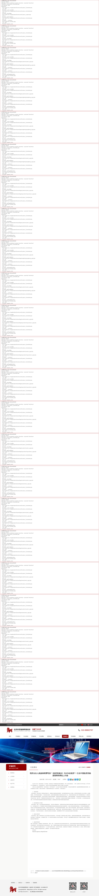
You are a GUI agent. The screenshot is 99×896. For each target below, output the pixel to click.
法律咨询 (28, 882)
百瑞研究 (65, 736)
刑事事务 (12, 787)
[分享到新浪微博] (73, 779)
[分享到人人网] (77, 779)
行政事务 (88, 767)
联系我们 (89, 736)
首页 (10, 736)
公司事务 (12, 776)
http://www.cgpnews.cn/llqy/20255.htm (39, 831)
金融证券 (12, 780)
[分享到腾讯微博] (75, 779)
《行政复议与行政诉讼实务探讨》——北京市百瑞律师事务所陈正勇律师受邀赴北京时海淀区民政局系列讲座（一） (60, 870)
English (91, 724)
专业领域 (25, 736)
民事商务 (12, 772)
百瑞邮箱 (35, 882)
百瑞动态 (57, 736)
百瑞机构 (33, 736)
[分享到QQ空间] (71, 779)
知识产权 (12, 783)
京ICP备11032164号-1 (23, 891)
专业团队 (41, 736)
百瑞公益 (81, 736)
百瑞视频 (73, 736)
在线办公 (20, 882)
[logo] (19, 730)
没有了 (36, 872)
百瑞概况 (18, 736)
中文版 (84, 724)
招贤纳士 (49, 736)
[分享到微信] (80, 779)
